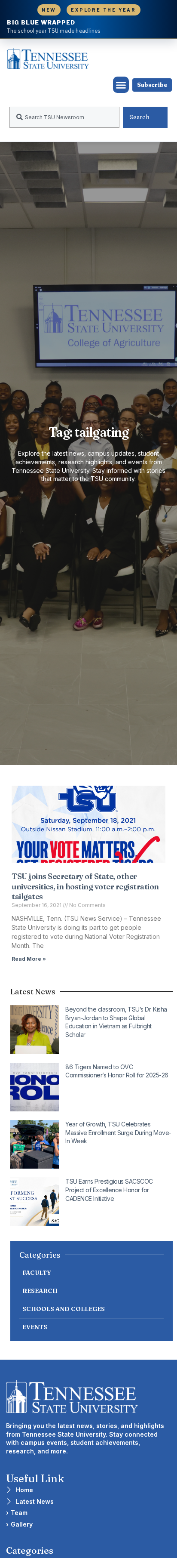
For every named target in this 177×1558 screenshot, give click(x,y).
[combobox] (64, 117)
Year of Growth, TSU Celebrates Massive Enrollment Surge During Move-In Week (118, 1132)
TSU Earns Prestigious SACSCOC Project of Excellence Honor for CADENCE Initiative (109, 1190)
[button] (121, 85)
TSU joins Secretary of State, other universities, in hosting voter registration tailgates (85, 886)
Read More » (29, 959)
